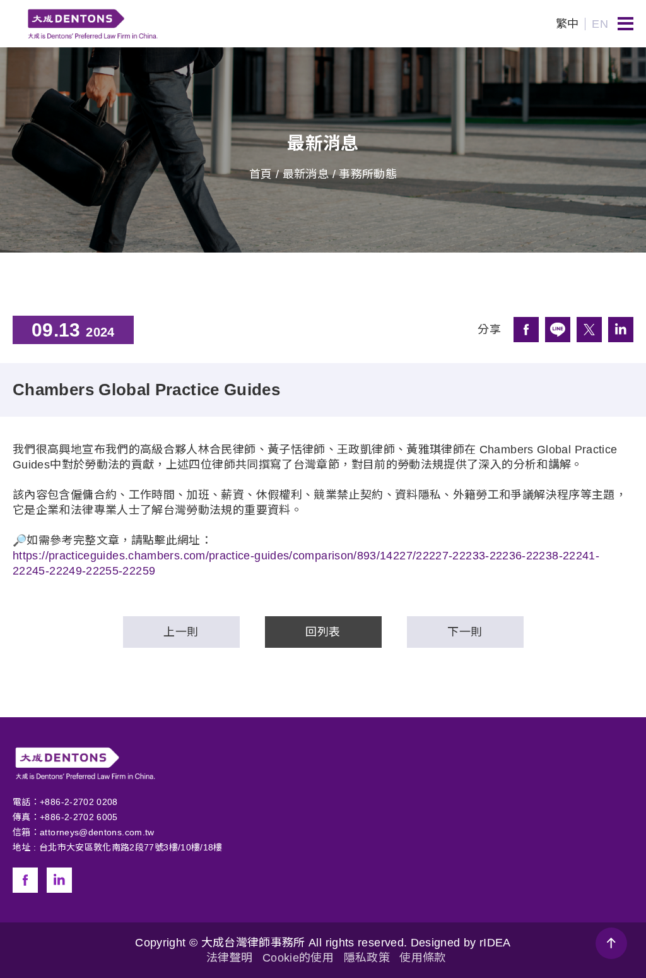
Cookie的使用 (298, 957)
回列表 (322, 632)
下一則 (464, 632)
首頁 (261, 174)
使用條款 (422, 957)
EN (600, 24)
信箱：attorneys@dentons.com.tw (84, 832)
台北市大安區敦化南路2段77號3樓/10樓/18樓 (131, 847)
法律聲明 (229, 957)
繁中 (567, 24)
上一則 (180, 632)
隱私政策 (367, 957)
